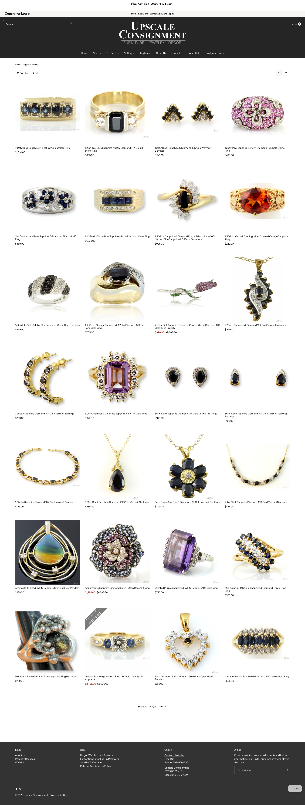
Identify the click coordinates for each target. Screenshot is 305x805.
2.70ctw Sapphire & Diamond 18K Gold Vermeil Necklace (255, 325)
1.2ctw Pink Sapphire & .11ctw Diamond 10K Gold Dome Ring (255, 149)
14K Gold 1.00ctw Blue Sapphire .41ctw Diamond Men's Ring (117, 236)
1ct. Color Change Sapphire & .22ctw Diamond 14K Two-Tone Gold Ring (115, 326)
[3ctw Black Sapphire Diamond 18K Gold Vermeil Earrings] (187, 378)
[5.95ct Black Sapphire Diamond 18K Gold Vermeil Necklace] (117, 466)
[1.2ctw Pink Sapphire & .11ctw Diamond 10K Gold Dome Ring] (257, 112)
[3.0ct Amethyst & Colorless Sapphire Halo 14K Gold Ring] (117, 378)
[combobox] (38, 24)
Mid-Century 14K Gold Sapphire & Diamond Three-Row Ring (255, 589)
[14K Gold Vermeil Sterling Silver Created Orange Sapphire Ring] (257, 200)
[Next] (298, 5)
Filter (38, 73)
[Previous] (7, 5)
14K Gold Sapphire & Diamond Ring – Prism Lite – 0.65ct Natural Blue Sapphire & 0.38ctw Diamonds (185, 238)
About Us (20, 755)
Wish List (20, 762)
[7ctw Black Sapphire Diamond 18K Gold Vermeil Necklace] (257, 466)
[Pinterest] (20, 789)
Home (17, 64)
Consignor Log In (17, 13)
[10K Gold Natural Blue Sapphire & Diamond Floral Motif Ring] (47, 200)
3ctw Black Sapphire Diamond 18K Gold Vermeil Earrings (186, 413)
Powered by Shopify (61, 795)
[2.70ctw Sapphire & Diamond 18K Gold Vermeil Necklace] (257, 289)
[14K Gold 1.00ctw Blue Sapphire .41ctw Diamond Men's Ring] (117, 200)
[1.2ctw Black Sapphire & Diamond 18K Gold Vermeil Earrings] (187, 112)
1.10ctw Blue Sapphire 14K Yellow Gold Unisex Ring (42, 147)
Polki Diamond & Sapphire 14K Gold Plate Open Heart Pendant (184, 678)
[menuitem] (84, 52)
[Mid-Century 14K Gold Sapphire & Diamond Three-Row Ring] (257, 552)
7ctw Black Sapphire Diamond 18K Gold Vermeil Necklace (256, 502)
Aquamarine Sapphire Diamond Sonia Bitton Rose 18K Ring (117, 587)
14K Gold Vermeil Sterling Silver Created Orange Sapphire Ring (256, 238)
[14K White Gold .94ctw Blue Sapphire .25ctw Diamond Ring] (47, 289)
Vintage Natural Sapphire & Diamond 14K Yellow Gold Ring (257, 676)
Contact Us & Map (174, 755)
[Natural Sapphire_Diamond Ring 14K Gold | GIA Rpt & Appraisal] (117, 640)
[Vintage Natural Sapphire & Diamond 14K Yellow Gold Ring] (257, 640)
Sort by (24, 73)
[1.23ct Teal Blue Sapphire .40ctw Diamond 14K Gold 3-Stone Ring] (117, 112)
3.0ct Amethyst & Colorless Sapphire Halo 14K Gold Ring (116, 413)
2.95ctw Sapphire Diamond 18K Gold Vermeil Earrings (44, 413)
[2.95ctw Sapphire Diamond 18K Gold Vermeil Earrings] (47, 378)
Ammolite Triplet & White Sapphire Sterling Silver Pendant (47, 587)
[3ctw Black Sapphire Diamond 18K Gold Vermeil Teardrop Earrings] (257, 378)
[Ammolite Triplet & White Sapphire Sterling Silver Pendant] (47, 552)
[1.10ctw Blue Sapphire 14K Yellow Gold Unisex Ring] (47, 112)
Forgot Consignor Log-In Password (99, 758)
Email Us (169, 758)
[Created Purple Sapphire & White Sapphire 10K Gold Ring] (187, 552)
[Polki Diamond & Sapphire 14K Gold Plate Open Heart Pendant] (187, 640)
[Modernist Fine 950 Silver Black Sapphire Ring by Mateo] (47, 640)
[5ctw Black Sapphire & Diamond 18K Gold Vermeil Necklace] (187, 466)
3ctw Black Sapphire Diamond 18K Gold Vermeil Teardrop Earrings (256, 415)
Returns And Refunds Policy (95, 766)
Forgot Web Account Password (97, 755)
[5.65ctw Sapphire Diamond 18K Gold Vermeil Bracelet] (47, 466)
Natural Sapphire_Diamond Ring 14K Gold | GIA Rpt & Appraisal (114, 678)
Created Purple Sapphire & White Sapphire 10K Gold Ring (186, 587)
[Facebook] (16, 789)
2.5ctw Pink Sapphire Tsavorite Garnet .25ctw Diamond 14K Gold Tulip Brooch (187, 326)
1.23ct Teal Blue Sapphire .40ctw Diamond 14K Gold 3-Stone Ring (114, 149)
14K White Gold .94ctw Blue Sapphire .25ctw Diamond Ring (47, 325)
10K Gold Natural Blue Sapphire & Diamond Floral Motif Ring (45, 238)
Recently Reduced (25, 758)
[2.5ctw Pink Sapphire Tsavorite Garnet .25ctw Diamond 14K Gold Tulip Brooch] (187, 289)
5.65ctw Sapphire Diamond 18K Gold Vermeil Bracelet (44, 502)
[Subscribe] (286, 770)
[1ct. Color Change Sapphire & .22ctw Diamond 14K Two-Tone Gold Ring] (117, 289)
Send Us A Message (91, 762)
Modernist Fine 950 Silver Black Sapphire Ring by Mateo (46, 676)
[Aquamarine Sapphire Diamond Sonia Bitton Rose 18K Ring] (117, 552)
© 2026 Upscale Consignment (31, 795)
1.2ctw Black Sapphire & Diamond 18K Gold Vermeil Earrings (183, 149)
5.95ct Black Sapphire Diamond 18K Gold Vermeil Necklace (117, 502)
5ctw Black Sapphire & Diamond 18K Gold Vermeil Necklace (187, 502)
